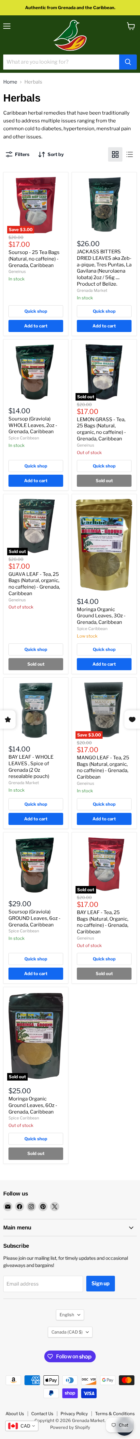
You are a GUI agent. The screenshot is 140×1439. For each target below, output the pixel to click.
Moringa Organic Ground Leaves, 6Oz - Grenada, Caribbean (32, 1105)
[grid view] (115, 154)
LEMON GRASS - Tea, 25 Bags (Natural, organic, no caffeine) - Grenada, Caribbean (101, 429)
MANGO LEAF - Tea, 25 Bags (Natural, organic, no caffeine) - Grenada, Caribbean (103, 767)
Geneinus (17, 271)
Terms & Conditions (115, 1413)
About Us (15, 1413)
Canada (67, 1332)
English (67, 1314)
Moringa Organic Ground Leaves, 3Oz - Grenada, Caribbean (101, 616)
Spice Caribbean (23, 437)
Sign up (100, 1283)
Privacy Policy (74, 1413)
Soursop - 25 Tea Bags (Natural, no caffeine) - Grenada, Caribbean (34, 258)
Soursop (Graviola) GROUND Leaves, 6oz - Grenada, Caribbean (34, 918)
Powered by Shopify (70, 1427)
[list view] (129, 154)
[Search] (128, 62)
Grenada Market (92, 290)
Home (10, 82)
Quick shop (35, 311)
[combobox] (21, 1426)
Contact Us (42, 1413)
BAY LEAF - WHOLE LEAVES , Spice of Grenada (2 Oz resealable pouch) (30, 766)
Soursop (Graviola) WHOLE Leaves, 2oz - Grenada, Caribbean (32, 425)
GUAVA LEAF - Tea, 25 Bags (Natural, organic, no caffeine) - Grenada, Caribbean (34, 583)
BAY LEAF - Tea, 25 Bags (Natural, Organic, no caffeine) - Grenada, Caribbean (102, 922)
